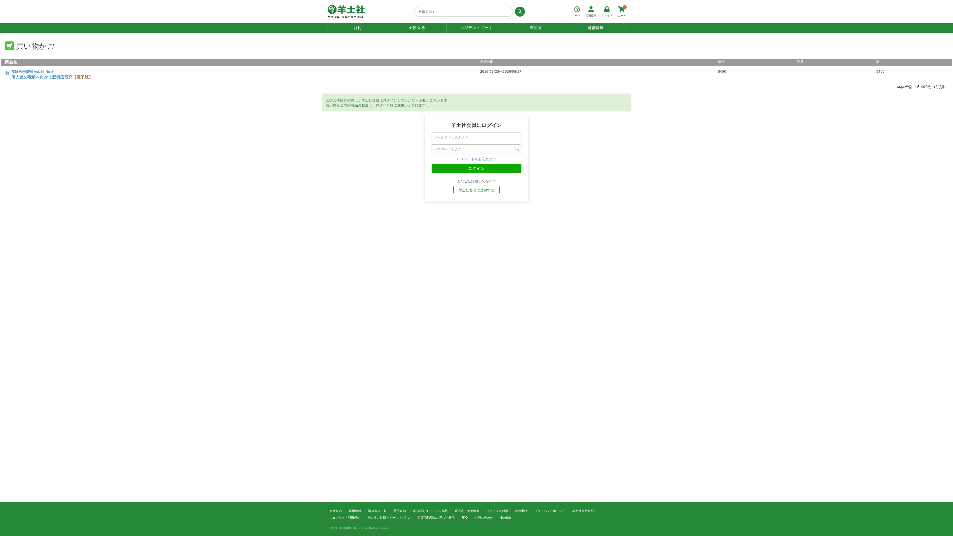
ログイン (476, 168)
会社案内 (336, 511)
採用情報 (355, 511)
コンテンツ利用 (497, 511)
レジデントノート (476, 28)
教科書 (536, 28)
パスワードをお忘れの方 (476, 158)
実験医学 (417, 28)
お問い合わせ (484, 517)
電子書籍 (400, 511)
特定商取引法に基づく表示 (436, 517)
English (505, 517)
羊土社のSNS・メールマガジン (389, 517)
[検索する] (519, 12)
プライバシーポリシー (550, 511)
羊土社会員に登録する (476, 189)
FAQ (465, 517)
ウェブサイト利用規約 (345, 517)
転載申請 (521, 511)
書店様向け (420, 511)
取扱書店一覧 (377, 511)
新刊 (357, 28)
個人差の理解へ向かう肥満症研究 (52, 74)
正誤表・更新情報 (467, 511)
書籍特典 (595, 28)
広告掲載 (442, 511)
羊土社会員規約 (583, 511)
